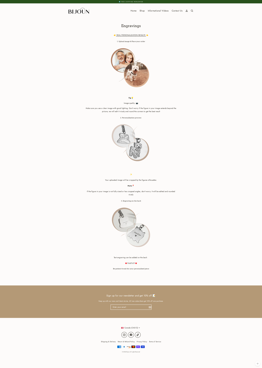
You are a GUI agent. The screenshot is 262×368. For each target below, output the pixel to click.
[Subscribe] (149, 307)
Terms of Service (155, 341)
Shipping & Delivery (108, 341)
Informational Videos (158, 10)
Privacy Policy (142, 341)
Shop (142, 10)
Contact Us (177, 10)
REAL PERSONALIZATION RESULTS (131, 35)
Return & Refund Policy (126, 341)
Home (134, 10)
